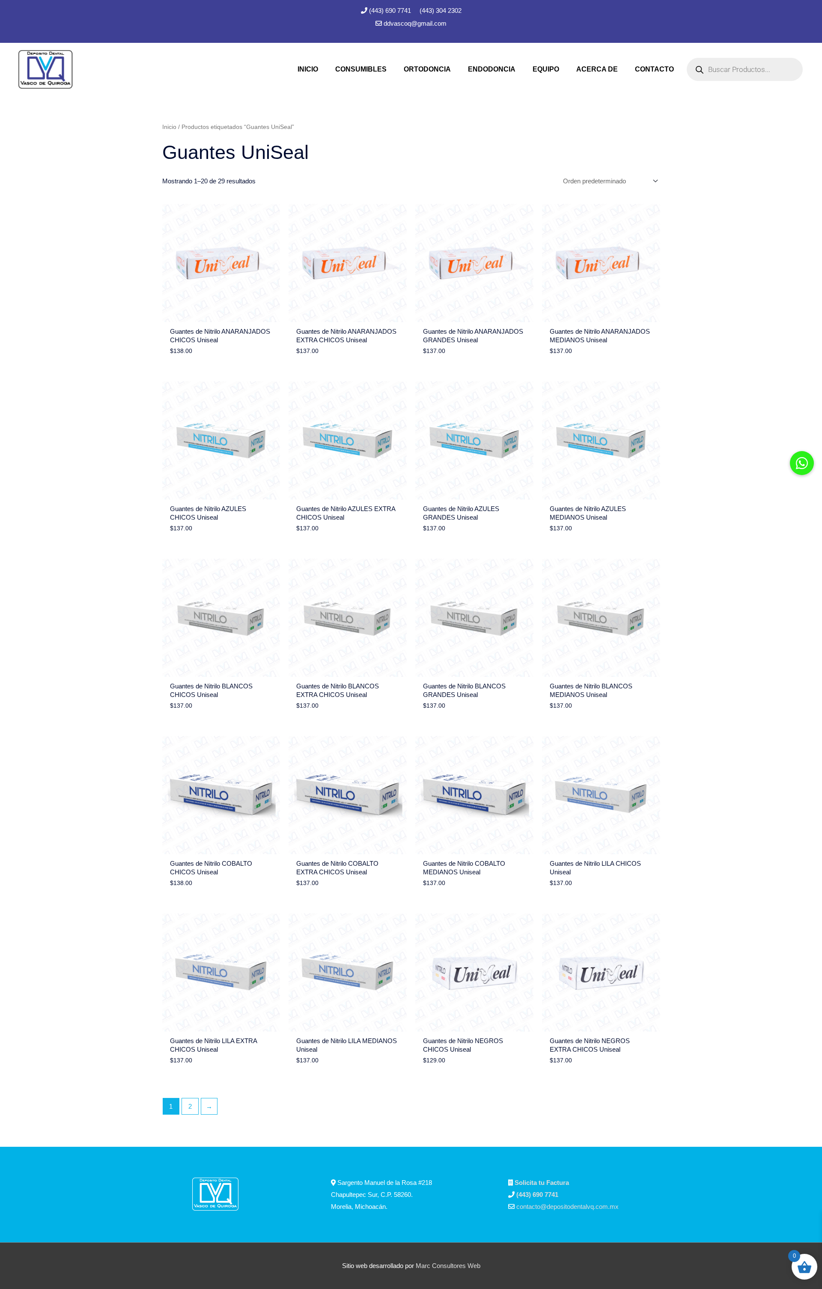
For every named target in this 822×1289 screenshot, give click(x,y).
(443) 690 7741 (391, 10)
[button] (802, 463)
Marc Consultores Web (448, 1265)
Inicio (169, 127)
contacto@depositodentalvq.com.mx (567, 1206)
